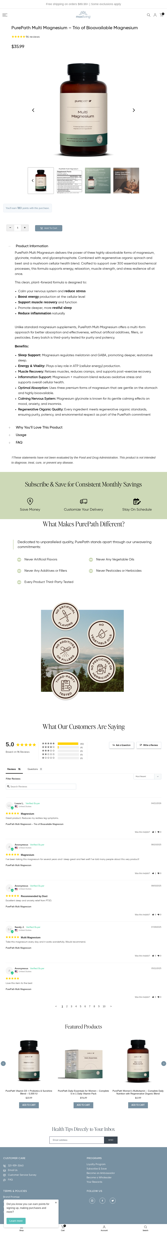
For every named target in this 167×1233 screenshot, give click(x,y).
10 (104, 1006)
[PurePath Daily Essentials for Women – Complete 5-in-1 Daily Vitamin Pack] (83, 1061)
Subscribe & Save (97, 1169)
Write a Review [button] (150, 745)
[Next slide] (134, 110)
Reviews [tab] (11, 769)
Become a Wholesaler (99, 1177)
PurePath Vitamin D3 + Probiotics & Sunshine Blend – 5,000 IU (29, 1092)
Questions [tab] (33, 769)
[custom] (92, 1201)
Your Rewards (94, 1182)
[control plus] (25, 228)
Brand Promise (11, 1197)
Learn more (16, 1220)
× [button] (56, 1202)
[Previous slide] (3, 1063)
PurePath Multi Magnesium (18, 865)
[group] (41, 180)
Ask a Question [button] (123, 745)
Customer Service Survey (22, 1175)
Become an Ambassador (101, 1173)
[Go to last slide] (33, 110)
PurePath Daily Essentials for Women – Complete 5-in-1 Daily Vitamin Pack (83, 1092)
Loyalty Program (96, 1164)
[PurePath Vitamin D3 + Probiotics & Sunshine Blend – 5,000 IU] (29, 1061)
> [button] (111, 1006)
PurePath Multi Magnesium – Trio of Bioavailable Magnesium (34, 824)
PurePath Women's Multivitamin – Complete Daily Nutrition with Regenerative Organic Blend (138, 1092)
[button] (154, 832)
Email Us (12, 1170)
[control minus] (10, 228)
